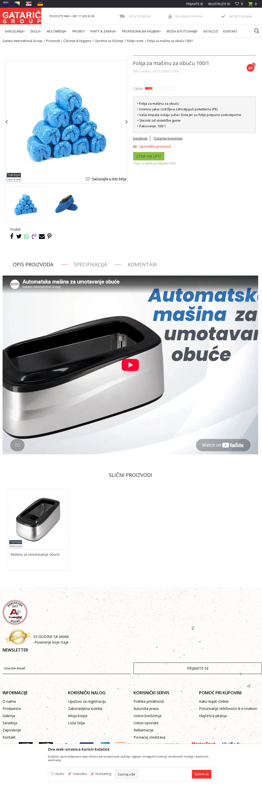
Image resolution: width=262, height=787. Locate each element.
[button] (254, 31)
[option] (25, 204)
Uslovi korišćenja (147, 715)
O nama (9, 701)
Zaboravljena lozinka (85, 708)
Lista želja (76, 722)
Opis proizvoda (33, 264)
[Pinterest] (49, 236)
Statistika (80, 774)
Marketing (103, 774)
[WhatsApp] (26, 236)
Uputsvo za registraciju (87, 701)
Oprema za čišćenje (109, 41)
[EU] (6, 4)
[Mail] (42, 236)
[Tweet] (18, 236)
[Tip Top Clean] (14, 177)
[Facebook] (12, 236)
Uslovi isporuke (146, 722)
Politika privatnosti (149, 701)
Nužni (60, 774)
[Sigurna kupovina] (170, 16)
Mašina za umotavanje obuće (35, 554)
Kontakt (9, 737)
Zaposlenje (12, 730)
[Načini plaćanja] (223, 16)
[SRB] (29, 4)
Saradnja (10, 722)
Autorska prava (146, 708)
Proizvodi (53, 41)
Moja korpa (77, 715)
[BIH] (17, 4)
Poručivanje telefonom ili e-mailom (228, 708)
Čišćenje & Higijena (77, 41)
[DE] (40, 4)
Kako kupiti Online (214, 701)
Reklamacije (144, 730)
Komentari (142, 264)
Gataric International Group (22, 41)
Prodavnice (12, 708)
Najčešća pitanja (213, 715)
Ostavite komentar (168, 138)
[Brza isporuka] (122, 16)
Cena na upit (148, 156)
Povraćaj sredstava (149, 737)
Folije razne (135, 41)
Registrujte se (219, 4)
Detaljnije (140, 138)
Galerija (9, 715)
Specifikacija (90, 264)
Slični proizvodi (130, 474)
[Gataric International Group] (22, 16)
